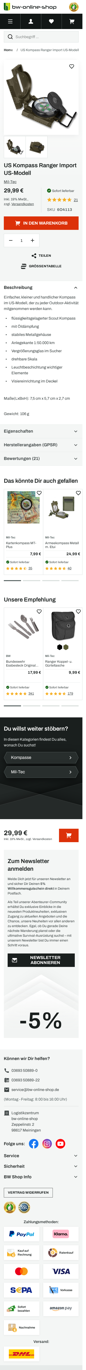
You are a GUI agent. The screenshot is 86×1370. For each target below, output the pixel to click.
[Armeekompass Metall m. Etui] (62, 507)
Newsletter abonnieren (45, 960)
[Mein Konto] (31, 21)
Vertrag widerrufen (28, 1192)
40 (69, 568)
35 (30, 568)
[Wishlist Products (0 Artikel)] (51, 21)
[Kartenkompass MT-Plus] (23, 507)
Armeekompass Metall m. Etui (62, 544)
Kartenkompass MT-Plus (21, 544)
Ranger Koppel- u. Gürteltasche (58, 663)
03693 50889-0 (24, 1070)
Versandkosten (22, 204)
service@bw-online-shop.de (35, 1090)
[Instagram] (47, 1144)
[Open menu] (10, 21)
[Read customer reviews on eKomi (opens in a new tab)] (74, 7)
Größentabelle (45, 266)
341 (31, 693)
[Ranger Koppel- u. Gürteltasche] (62, 626)
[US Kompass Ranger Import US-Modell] (41, 97)
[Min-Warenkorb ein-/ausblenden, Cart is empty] (72, 21)
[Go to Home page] (33, 7)
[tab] (12, 581)
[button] (41, 1155)
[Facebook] (33, 1144)
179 (70, 693)
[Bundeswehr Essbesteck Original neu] (23, 626)
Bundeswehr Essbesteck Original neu (21, 663)
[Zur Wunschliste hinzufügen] (72, 66)
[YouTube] (60, 1144)
